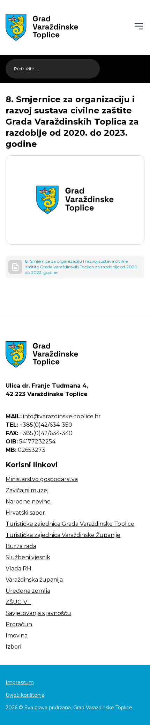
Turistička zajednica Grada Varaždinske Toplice (70, 524)
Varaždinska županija (34, 579)
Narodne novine (28, 501)
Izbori (13, 646)
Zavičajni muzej (27, 490)
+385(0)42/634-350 (39, 424)
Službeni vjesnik (28, 557)
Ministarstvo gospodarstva (42, 479)
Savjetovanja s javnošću (38, 613)
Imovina (17, 635)
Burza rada (21, 546)
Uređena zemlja (28, 591)
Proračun (19, 624)
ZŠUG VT (18, 602)
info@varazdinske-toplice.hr (53, 416)
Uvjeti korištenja (25, 695)
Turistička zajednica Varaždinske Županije (63, 535)
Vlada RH (18, 568)
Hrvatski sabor (25, 512)
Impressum (20, 682)
